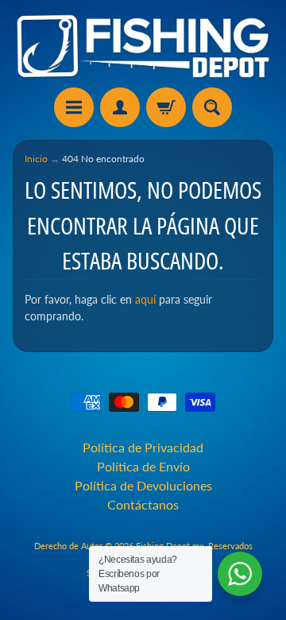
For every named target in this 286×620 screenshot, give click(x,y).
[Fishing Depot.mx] (143, 46)
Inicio (36, 158)
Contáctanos (143, 504)
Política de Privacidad (143, 447)
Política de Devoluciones (143, 485)
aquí (145, 299)
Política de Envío (143, 466)
